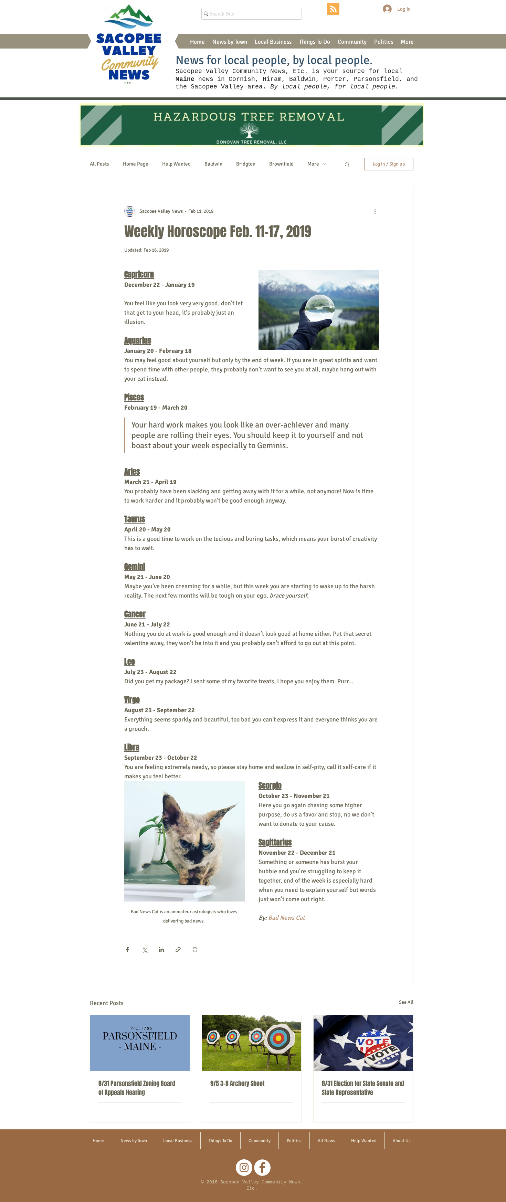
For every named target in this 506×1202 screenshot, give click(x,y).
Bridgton (245, 164)
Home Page (135, 164)
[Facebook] (262, 1167)
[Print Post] (195, 949)
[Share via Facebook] (127, 949)
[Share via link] (178, 949)
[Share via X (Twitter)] (144, 949)
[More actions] (375, 211)
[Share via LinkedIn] (161, 949)
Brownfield (281, 164)
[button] (230, 42)
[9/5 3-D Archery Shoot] (252, 1043)
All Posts (99, 164)
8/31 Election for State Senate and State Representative (363, 1088)
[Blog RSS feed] (333, 9)
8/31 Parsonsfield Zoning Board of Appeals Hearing (136, 1088)
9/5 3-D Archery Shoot (237, 1083)
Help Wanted (176, 164)
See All (406, 1002)
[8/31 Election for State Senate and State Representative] (363, 1043)
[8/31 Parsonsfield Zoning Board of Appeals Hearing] (140, 1043)
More (313, 164)
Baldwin (213, 164)
